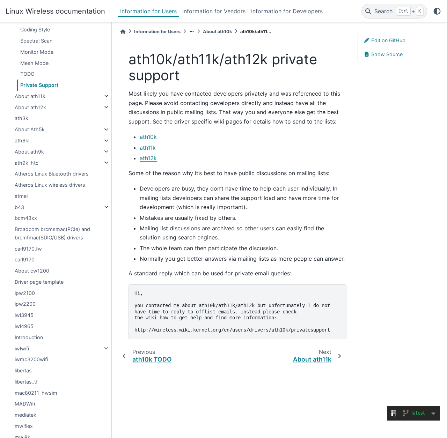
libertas (23, 370)
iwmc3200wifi (31, 359)
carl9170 (25, 259)
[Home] (123, 31)
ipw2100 (25, 293)
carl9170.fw (28, 248)
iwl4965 (24, 326)
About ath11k (30, 96)
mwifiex (24, 426)
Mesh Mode (34, 63)
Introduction (29, 337)
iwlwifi (22, 348)
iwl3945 (24, 315)
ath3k (21, 118)
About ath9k (29, 151)
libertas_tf (26, 381)
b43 (19, 207)
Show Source (386, 54)
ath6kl (22, 140)
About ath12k (30, 107)
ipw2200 (25, 304)
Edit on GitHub (387, 40)
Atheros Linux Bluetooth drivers (52, 174)
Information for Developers (287, 11)
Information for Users (148, 11)
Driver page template (39, 281)
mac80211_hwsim (36, 392)
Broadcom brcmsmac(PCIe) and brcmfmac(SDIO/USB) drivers (52, 233)
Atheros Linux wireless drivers (50, 185)
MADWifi (25, 404)
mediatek (25, 415)
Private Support (39, 85)
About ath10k (217, 31)
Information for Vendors (214, 11)
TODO (27, 74)
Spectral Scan (36, 41)
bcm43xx (26, 218)
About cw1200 (32, 271)
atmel (21, 196)
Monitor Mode (36, 51)
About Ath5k (30, 129)
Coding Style (35, 29)
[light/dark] (437, 11)
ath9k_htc (26, 162)
